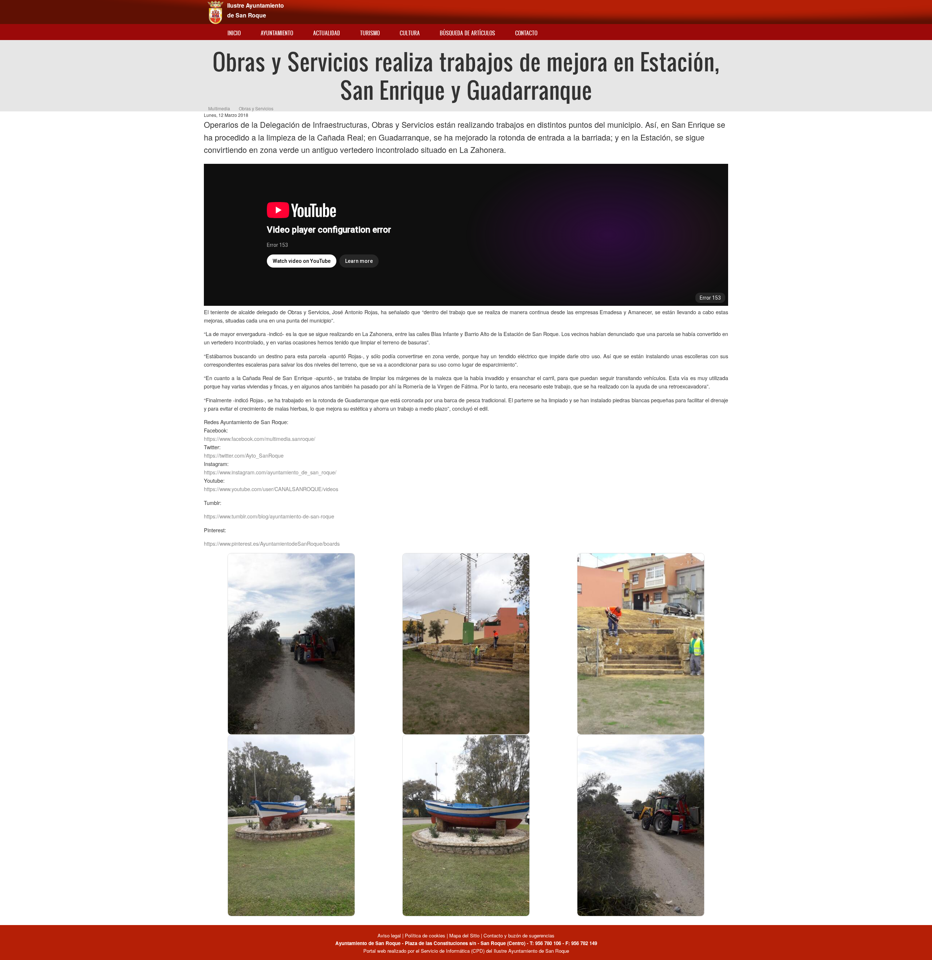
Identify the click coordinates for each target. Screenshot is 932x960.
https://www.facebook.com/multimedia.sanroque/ (259, 438)
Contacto (526, 33)
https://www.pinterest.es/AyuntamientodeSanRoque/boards (272, 543)
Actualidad (326, 33)
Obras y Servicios (256, 108)
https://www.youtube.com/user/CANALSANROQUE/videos (271, 489)
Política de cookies (425, 935)
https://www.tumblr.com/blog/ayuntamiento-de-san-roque (269, 516)
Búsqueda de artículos (467, 33)
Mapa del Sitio (464, 935)
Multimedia (219, 108)
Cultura (410, 33)
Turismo (370, 33)
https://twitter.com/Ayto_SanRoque (244, 455)
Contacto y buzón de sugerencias (518, 935)
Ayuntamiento (277, 33)
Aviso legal (390, 935)
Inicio (234, 33)
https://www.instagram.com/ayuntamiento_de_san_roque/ (270, 472)
